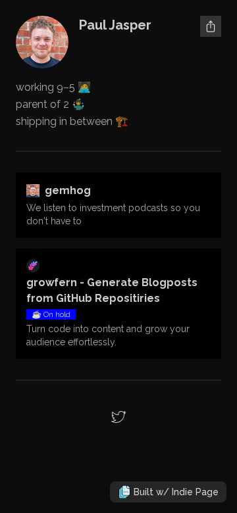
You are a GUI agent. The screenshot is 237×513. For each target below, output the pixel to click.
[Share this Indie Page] (210, 26)
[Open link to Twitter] (118, 417)
